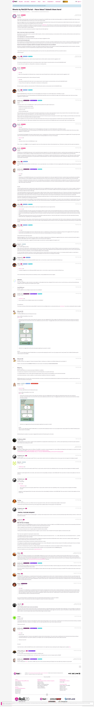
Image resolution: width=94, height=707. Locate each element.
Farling (19, 500)
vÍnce (18, 161)
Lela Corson (62, 306)
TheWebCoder (21, 455)
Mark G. (19, 462)
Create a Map (62, 682)
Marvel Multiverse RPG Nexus (43, 685)
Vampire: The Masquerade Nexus (43, 684)
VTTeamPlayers (21, 651)
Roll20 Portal (44, 25)
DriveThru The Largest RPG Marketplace (20, 688)
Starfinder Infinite (63, 687)
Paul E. (19, 317)
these (26, 661)
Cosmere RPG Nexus (41, 686)
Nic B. (19, 15)
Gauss (19, 583)
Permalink (19, 16)
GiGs (18, 56)
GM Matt (19, 280)
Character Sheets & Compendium (25, 11)
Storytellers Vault (63, 690)
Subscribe (65, 1)
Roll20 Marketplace (18, 684)
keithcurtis (20, 100)
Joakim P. (20, 520)
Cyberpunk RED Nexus (41, 687)
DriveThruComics (18, 689)
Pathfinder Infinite (63, 686)
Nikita (19, 553)
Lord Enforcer (20, 287)
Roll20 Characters (18, 683)
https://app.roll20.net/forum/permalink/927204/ (37, 559)
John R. (19, 604)
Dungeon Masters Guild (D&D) (65, 685)
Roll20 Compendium (18, 685)
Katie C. (19, 244)
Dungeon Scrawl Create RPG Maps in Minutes (64, 680)
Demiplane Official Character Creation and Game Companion (46, 680)
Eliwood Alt (20, 311)
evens (18, 616)
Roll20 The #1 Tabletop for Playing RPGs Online (22, 680)
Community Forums (15, 11)
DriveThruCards (17, 691)
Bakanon (19, 367)
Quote (22, 16)
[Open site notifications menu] (76, 1)
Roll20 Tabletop (18, 682)
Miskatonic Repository (63, 689)
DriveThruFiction (18, 690)
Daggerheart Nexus (41, 683)
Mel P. (19, 383)
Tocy (69, 647)
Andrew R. (20, 257)
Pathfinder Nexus (40, 682)
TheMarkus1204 (21, 439)
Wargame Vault (17, 693)
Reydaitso (19, 447)
